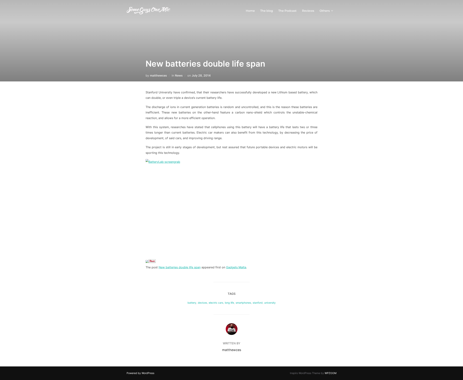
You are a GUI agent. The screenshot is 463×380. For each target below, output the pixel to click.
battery (192, 302)
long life (229, 302)
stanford (258, 302)
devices (202, 302)
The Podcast (287, 10)
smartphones (243, 302)
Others (325, 10)
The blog (266, 10)
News (179, 75)
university (270, 302)
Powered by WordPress (140, 373)
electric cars (216, 302)
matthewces (158, 75)
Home (250, 10)
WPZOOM (330, 373)
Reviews (308, 10)
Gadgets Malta (236, 267)
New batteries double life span (180, 267)
